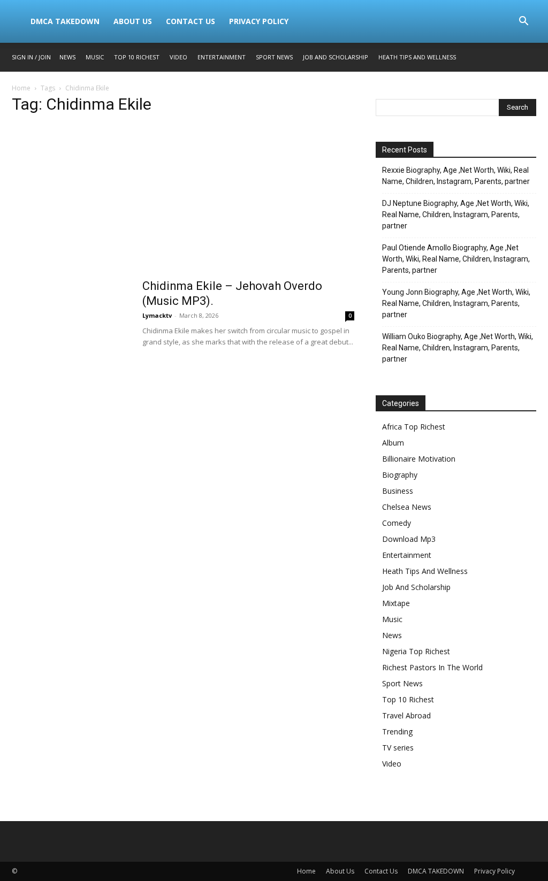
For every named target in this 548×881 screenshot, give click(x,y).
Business (397, 491)
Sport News (274, 57)
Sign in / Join (31, 57)
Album (393, 443)
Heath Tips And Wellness (417, 57)
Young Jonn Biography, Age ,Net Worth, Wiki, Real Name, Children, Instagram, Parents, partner (456, 303)
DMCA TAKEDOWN (65, 21)
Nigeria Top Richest (416, 651)
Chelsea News (406, 507)
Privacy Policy (258, 21)
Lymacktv (157, 315)
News (67, 57)
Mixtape (396, 603)
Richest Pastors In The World (432, 667)
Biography (399, 475)
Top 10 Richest (136, 57)
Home (21, 88)
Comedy (396, 523)
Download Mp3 (409, 539)
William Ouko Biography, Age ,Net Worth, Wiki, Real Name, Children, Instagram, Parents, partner (457, 347)
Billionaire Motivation (418, 459)
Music (95, 57)
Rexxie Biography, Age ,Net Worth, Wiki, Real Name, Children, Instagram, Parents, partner (456, 176)
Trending (397, 731)
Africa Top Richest (413, 427)
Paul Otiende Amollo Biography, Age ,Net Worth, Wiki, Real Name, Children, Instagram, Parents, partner (456, 258)
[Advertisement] (183, 199)
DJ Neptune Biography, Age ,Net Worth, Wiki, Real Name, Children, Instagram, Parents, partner (455, 214)
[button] (523, 22)
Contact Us (190, 21)
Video (178, 57)
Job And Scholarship (335, 57)
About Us (132, 21)
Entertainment (221, 57)
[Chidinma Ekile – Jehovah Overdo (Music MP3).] (70, 319)
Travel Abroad (406, 715)
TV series (398, 747)
